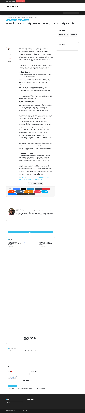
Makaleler (20, 20)
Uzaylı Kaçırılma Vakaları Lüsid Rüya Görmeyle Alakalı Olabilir (45, 243)
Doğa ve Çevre (14, 20)
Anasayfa (9, 17)
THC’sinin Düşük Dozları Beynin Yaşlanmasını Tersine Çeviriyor (14, 243)
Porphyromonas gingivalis (36, 183)
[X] (20, 218)
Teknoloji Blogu (28, 402)
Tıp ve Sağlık (13, 17)
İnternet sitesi (34, 371)
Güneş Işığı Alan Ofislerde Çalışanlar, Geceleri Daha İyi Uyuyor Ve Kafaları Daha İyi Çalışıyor (30, 337)
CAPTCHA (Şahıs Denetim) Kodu (29, 380)
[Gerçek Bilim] (12, 7)
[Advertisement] (30, 36)
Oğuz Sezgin (12, 48)
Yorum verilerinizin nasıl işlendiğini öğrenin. (37, 388)
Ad (9, 366)
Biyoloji (8, 20)
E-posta (10, 371)
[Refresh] (17, 376)
